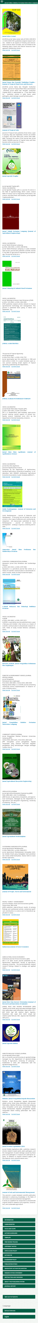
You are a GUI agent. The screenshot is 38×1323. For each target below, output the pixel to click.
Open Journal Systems (11, 1297)
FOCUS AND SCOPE (10, 1229)
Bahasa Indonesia (10, 1311)
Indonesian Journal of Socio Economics (15, 947)
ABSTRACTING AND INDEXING (14, 1277)
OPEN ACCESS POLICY (11, 1251)
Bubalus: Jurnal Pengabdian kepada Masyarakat (18, 1098)
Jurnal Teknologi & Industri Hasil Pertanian (17, 288)
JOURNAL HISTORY (10, 1286)
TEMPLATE (8, 1237)
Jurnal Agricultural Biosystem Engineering (16, 781)
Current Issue (15, 50)
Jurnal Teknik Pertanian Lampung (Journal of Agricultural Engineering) (19, 232)
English (7, 1317)
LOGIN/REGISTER (10, 1224)
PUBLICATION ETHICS (11, 1264)
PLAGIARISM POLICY (11, 1259)
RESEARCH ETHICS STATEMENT (14, 1273)
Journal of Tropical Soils (10, 130)
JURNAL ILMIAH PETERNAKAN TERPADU (16, 399)
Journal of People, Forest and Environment (16, 891)
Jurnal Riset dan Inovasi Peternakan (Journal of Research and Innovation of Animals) (19, 1003)
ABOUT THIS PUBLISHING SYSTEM (15, 1282)
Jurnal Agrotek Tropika (10, 176)
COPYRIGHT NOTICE (11, 1246)
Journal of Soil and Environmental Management (18, 1192)
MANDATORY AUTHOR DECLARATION (16, 1268)
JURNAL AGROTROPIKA (10, 343)
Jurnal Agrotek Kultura (10, 1043)
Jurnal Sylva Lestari (9, 36)
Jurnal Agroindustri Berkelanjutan (13, 836)
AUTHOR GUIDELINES (11, 1233)
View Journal (6, 50)
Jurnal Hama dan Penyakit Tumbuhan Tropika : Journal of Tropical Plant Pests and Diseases (19, 83)
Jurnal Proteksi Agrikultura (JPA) (13, 1146)
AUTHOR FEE (8, 1255)
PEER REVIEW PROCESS (11, 1242)
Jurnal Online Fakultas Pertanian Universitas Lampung (21, 3)
